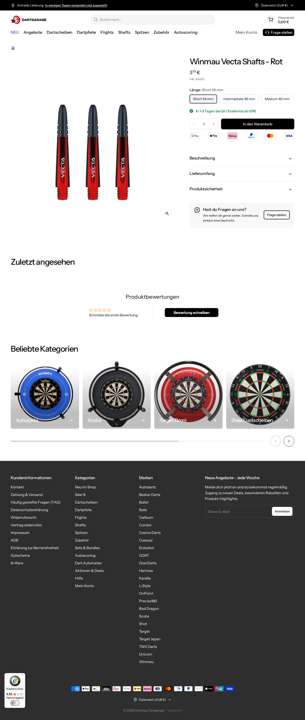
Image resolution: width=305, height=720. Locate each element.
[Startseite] (13, 48)
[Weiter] (289, 441)
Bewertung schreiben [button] (192, 312)
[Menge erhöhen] (213, 124)
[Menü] (22, 675)
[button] (242, 158)
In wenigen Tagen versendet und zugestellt (76, 5)
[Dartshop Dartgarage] (28, 19)
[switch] (14, 703)
